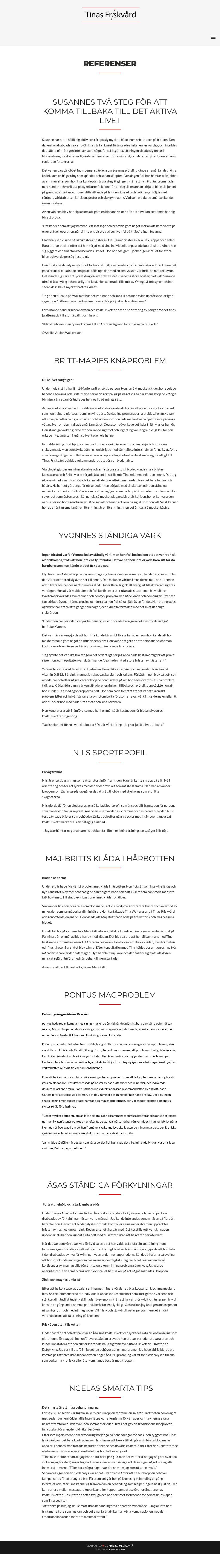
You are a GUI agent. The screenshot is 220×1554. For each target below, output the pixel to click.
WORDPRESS (112, 1549)
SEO (123, 1549)
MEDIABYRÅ (126, 1546)
